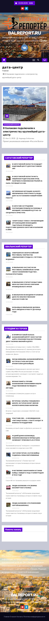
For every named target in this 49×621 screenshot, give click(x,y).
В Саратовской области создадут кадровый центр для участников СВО (27, 166)
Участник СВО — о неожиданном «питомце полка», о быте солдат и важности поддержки (27, 420)
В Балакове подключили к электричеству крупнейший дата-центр (24, 131)
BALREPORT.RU (24, 33)
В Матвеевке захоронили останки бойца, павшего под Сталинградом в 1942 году (28, 473)
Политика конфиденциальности (34, 617)
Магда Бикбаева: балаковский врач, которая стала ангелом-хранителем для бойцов (28, 361)
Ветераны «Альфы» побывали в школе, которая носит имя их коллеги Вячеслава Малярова (26, 403)
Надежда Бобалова (26, 138)
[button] (38, 60)
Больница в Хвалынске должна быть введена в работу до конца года (26, 309)
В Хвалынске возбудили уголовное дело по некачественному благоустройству (27, 297)
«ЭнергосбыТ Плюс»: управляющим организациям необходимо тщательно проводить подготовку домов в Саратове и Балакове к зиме (25, 225)
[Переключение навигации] (33, 60)
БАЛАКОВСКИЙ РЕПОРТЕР (11, 124)
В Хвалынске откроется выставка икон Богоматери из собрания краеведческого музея (27, 284)
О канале (13, 617)
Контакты (20, 617)
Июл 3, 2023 (10, 138)
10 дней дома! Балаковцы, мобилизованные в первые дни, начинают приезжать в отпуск (26, 438)
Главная (5, 70)
